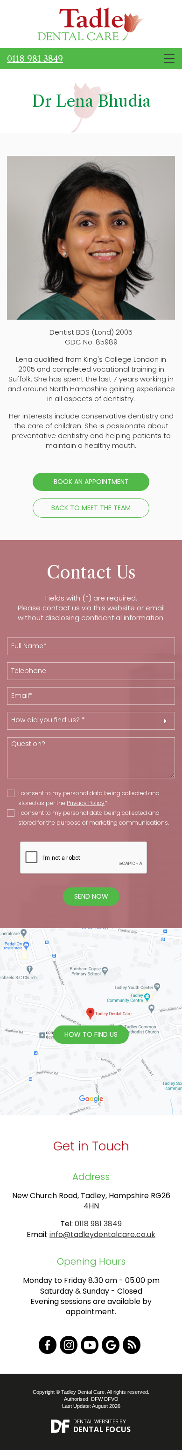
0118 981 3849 (35, 59)
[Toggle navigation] (169, 58)
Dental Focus (102, 1429)
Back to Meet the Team (91, 508)
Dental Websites (95, 1421)
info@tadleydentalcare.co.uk (102, 1234)
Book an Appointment (91, 481)
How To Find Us (91, 1034)
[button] (91, 721)
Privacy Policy (86, 803)
